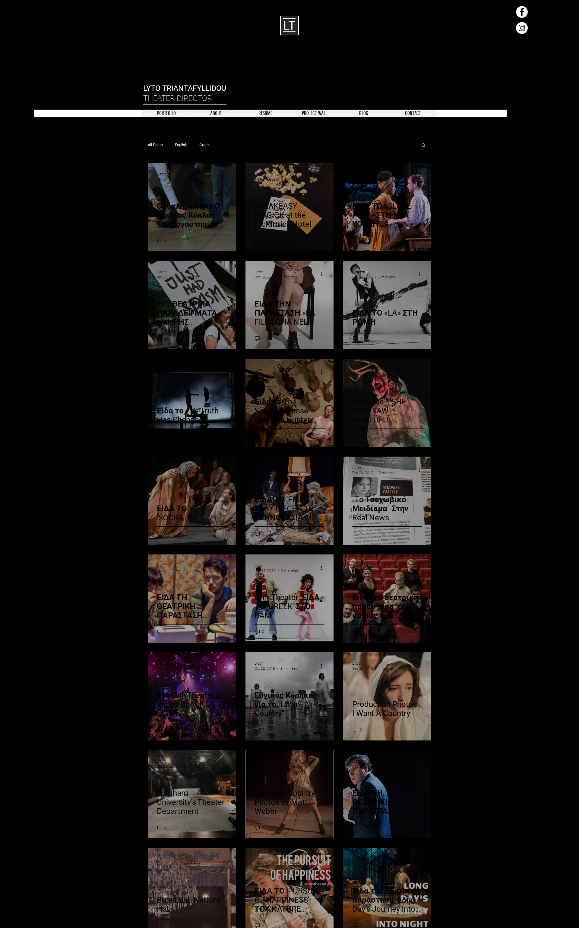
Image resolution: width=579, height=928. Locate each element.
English (181, 145)
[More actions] (225, 176)
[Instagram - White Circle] (522, 28)
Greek (204, 145)
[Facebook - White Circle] (522, 12)
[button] (423, 146)
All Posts (155, 145)
